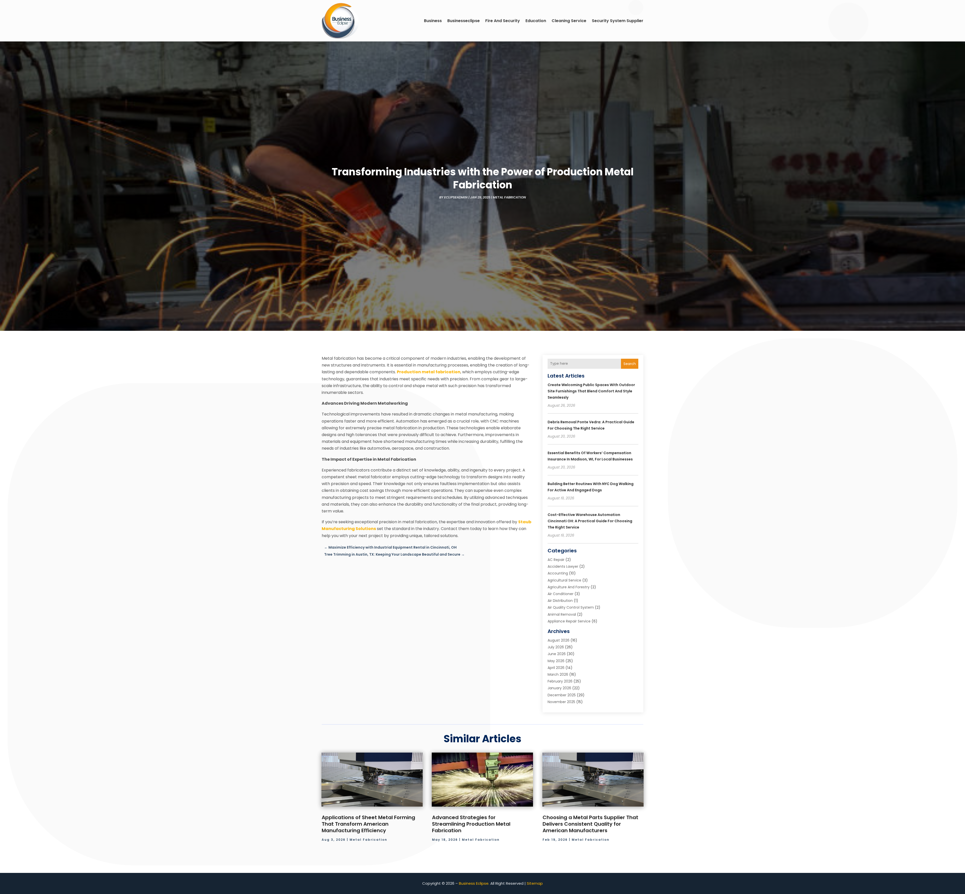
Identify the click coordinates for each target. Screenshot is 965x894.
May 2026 (556, 660)
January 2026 (559, 688)
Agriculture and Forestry (569, 587)
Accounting (558, 573)
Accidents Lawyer (563, 566)
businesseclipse (463, 21)
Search (629, 363)
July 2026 (556, 647)
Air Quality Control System (571, 607)
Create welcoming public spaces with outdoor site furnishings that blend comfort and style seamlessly (591, 391)
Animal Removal (562, 614)
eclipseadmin (456, 197)
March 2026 (558, 674)
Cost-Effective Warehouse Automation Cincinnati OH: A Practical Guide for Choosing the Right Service (590, 521)
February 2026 (560, 681)
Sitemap (535, 883)
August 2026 (558, 640)
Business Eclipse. (474, 883)
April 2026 (556, 667)
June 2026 (557, 653)
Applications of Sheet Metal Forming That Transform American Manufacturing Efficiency (368, 824)
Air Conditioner (560, 593)
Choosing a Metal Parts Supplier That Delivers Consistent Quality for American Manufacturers (590, 824)
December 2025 (562, 695)
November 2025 (561, 701)
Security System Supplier (617, 21)
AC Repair (556, 559)
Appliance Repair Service (569, 621)
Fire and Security (502, 21)
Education (535, 21)
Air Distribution (560, 600)
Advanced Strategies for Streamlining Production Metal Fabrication (471, 824)
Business (433, 21)
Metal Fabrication (509, 197)
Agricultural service (564, 580)
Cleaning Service (569, 21)
